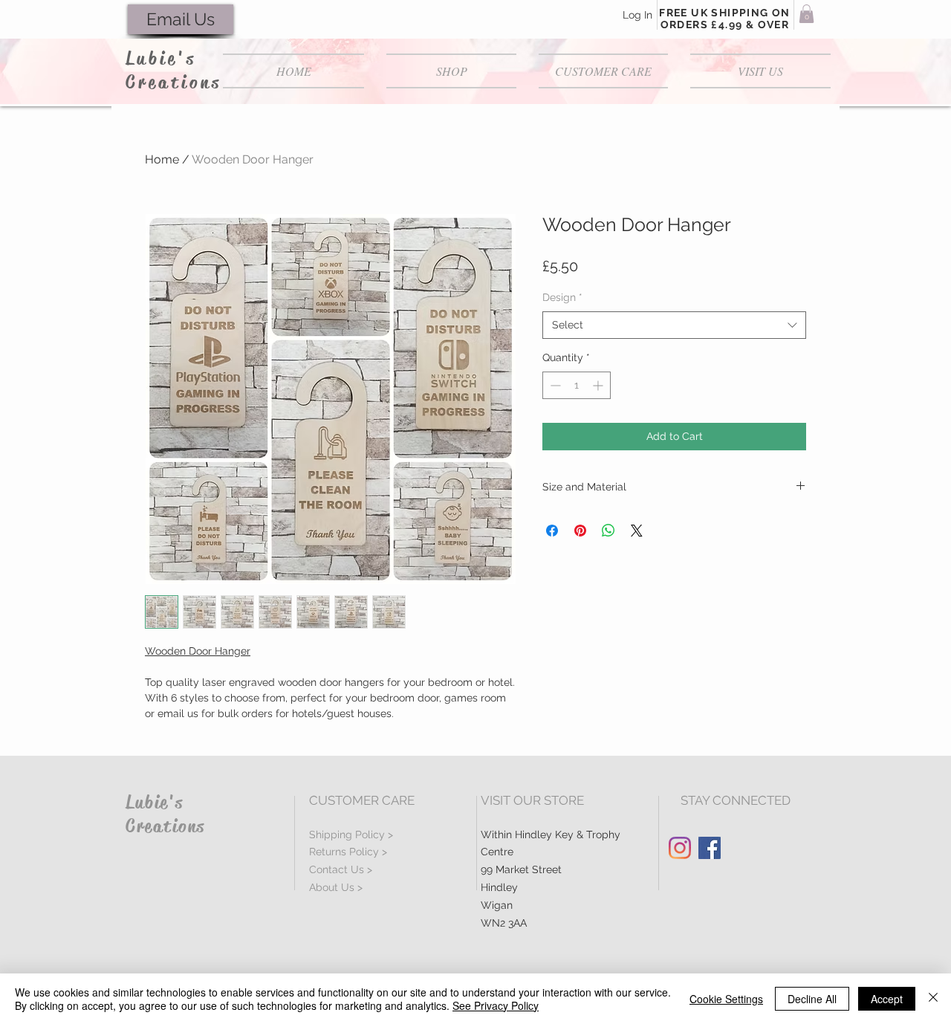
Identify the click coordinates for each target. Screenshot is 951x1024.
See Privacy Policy (495, 1005)
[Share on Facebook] (552, 530)
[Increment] (599, 385)
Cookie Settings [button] (726, 998)
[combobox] (674, 325)
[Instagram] (680, 848)
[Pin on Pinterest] (580, 530)
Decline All (812, 998)
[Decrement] (554, 385)
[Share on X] (637, 530)
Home (162, 159)
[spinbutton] (576, 385)
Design (562, 297)
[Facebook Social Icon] (709, 848)
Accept (887, 998)
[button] (806, 13)
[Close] (933, 998)
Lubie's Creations (174, 70)
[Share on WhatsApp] (608, 530)
